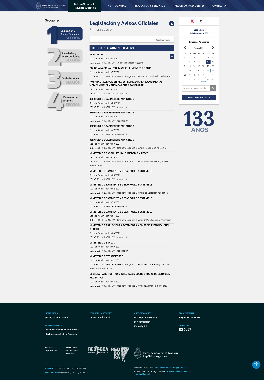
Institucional (116, 5)
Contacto (219, 5)
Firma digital (140, 326)
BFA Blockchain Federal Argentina (61, 334)
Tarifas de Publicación (100, 317)
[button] (164, 40)
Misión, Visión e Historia (56, 317)
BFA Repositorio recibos (145, 317)
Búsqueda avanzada (199, 97)
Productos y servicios (149, 5)
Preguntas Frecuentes (189, 5)
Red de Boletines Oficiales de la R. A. (62, 329)
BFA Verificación (142, 321)
